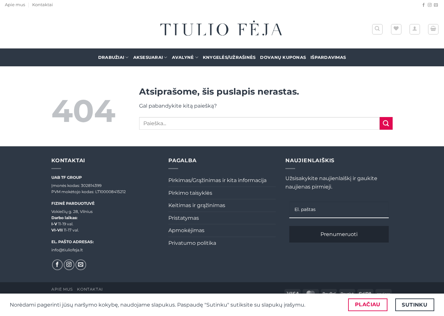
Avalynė (183, 57)
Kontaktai (42, 4)
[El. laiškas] (436, 5)
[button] (415, 29)
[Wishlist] (396, 29)
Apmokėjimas (186, 230)
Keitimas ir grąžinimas (196, 205)
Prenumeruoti (339, 234)
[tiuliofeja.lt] (222, 29)
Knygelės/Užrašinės (229, 57)
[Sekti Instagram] (430, 5)
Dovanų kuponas (283, 57)
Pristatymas (183, 218)
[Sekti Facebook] (423, 5)
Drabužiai (111, 57)
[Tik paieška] (377, 29)
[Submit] (386, 123)
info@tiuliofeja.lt (67, 249)
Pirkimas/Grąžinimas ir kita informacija (217, 180)
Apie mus (15, 4)
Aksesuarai (148, 57)
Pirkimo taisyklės (190, 193)
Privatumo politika (192, 243)
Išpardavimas (328, 57)
